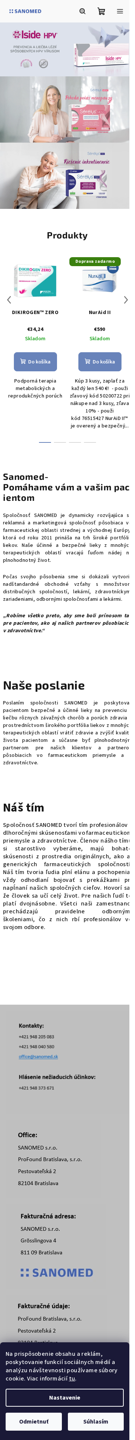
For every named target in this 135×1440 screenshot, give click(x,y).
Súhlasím (95, 1422)
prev (9, 300)
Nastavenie (64, 1398)
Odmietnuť (33, 1422)
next (126, 300)
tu (72, 1378)
